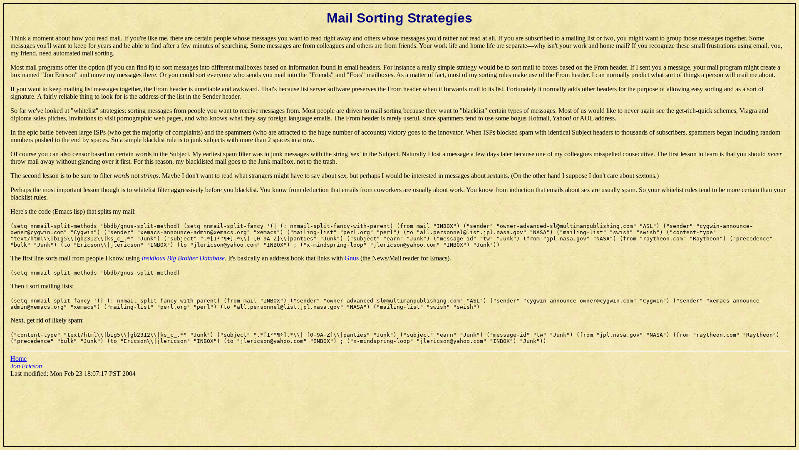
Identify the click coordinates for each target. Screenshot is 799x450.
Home (18, 358)
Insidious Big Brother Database (183, 258)
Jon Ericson (26, 366)
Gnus (352, 258)
